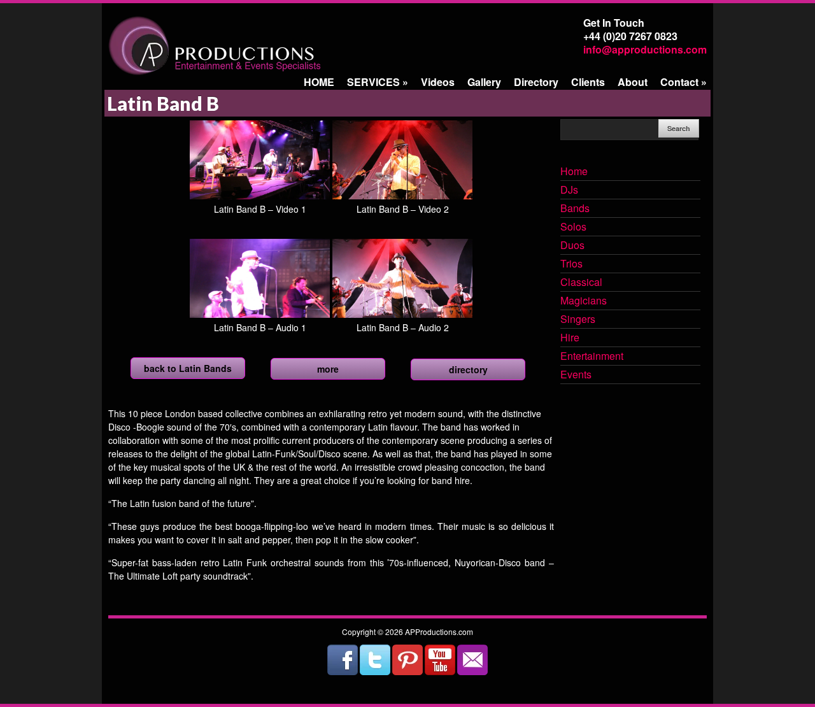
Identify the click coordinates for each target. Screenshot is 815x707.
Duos (572, 245)
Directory (536, 82)
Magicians (583, 301)
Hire (569, 338)
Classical (581, 282)
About (633, 82)
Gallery (484, 82)
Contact (683, 82)
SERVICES (377, 82)
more (328, 368)
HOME (319, 82)
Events (576, 375)
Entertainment (591, 356)
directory (468, 369)
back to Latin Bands (188, 368)
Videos (438, 82)
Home (574, 172)
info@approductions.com (645, 49)
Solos (573, 227)
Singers (577, 319)
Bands (575, 209)
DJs (569, 190)
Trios (571, 264)
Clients (588, 82)
